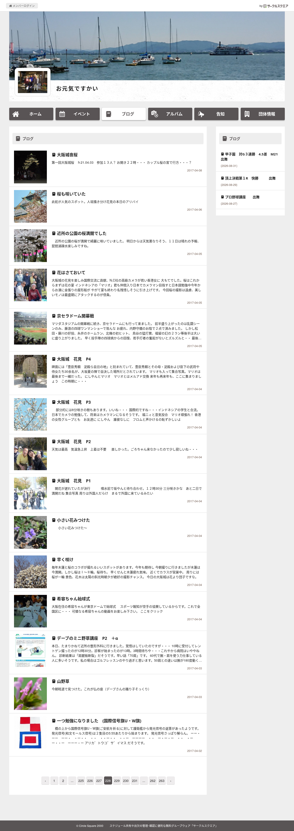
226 (90, 780)
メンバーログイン (23, 6)
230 (126, 780)
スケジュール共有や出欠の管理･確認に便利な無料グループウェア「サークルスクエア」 (164, 826)
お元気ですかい (77, 88)
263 (161, 780)
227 (99, 780)
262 (152, 780)
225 (81, 780)
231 (135, 780)
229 (117, 780)
